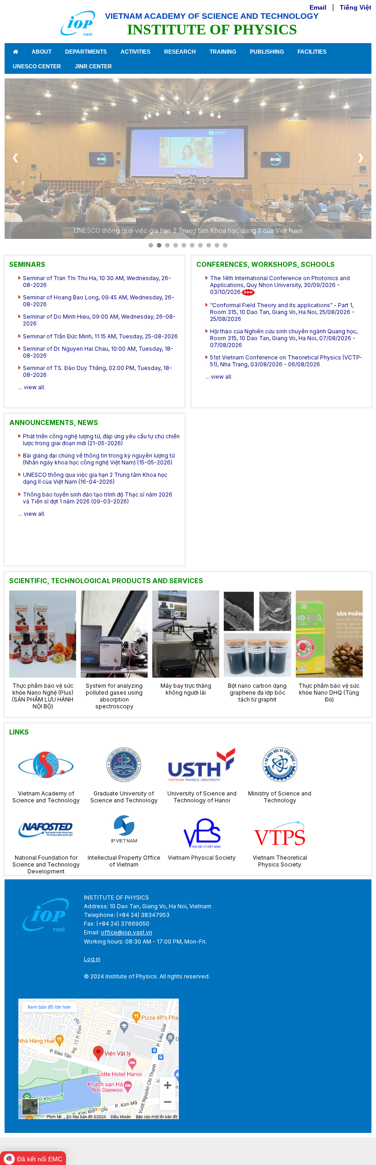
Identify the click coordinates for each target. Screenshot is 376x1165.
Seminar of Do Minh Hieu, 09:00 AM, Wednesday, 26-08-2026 (99, 320)
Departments (86, 52)
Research (180, 52)
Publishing (267, 52)
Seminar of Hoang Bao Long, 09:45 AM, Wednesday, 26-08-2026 (98, 301)
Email (318, 7)
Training (223, 52)
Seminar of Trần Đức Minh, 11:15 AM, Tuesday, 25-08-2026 (100, 336)
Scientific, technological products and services (106, 581)
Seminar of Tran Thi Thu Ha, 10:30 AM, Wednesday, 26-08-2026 (97, 281)
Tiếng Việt (355, 7)
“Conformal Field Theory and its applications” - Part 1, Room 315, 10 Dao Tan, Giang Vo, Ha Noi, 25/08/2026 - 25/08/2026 (282, 312)
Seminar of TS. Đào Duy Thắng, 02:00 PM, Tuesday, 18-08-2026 (97, 371)
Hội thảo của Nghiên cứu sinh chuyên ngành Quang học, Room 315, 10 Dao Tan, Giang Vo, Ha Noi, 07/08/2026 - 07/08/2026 (284, 338)
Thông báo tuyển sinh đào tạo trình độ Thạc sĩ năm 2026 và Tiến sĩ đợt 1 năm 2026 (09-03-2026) (97, 498)
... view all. (31, 387)
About (41, 52)
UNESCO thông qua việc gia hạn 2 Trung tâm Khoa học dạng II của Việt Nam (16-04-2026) (95, 478)
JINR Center (93, 66)
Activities (135, 52)
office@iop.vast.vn (126, 932)
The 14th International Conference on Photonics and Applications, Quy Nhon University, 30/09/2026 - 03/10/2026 (280, 285)
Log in (92, 958)
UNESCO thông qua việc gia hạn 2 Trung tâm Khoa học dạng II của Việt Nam (188, 230)
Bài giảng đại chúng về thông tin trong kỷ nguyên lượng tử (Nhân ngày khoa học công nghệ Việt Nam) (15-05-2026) (99, 459)
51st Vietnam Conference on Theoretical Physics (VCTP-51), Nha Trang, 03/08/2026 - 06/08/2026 (286, 361)
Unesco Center (37, 66)
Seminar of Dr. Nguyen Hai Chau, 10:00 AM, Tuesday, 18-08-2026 (98, 352)
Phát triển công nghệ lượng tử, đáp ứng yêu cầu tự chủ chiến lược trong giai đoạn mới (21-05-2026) (101, 440)
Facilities (312, 52)
